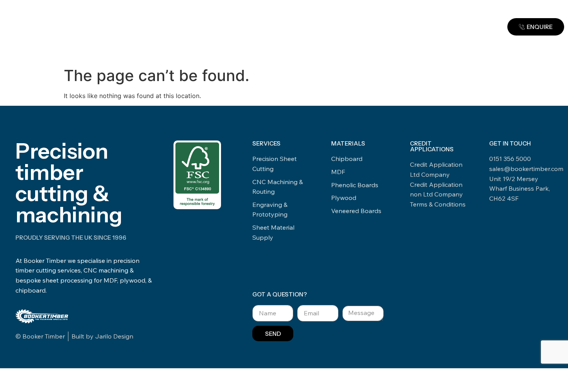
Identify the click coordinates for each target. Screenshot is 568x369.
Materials (264, 59)
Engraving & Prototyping (269, 209)
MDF (338, 172)
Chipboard (346, 158)
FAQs (308, 59)
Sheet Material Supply (273, 232)
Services (216, 59)
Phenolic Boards (354, 185)
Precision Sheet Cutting (274, 164)
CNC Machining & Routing (277, 187)
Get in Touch (346, 59)
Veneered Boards (356, 211)
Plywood (343, 197)
